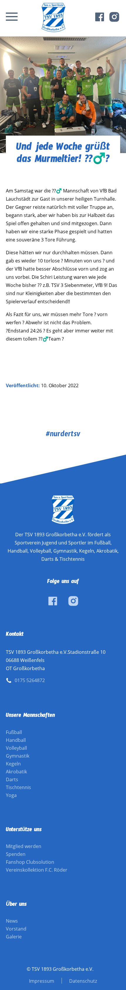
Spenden (15, 854)
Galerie (14, 936)
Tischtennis (18, 787)
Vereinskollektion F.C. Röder (36, 870)
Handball (16, 740)
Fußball (14, 732)
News (12, 921)
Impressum (41, 981)
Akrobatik (16, 771)
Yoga (11, 795)
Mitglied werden (23, 846)
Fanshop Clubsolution (30, 862)
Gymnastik (17, 756)
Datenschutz (83, 981)
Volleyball (16, 748)
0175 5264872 (30, 680)
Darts (12, 779)
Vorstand (16, 929)
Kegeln (13, 764)
